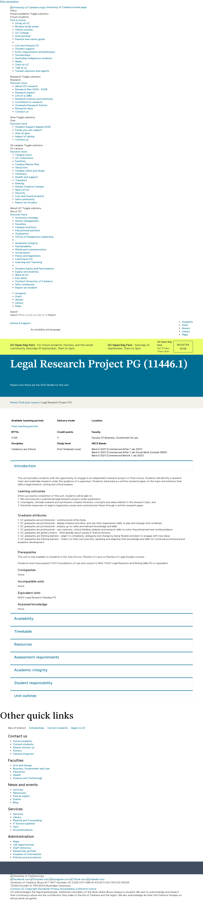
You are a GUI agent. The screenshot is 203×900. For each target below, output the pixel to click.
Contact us (22, 111)
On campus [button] (16, 145)
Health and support (26, 177)
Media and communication (30, 249)
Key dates (21, 278)
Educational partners (27, 230)
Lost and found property (29, 196)
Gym (16, 826)
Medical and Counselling (27, 820)
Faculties (20, 224)
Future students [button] (19, 13)
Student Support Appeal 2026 (33, 126)
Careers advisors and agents (32, 70)
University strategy (26, 217)
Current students (57, 727)
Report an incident (26, 202)
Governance (22, 252)
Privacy (55, 888)
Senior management (27, 220)
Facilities (20, 161)
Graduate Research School (31, 105)
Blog (15, 802)
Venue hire (21, 167)
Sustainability (23, 246)
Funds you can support (28, 130)
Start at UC (22, 64)
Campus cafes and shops (30, 170)
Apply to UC (78, 727)
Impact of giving (24, 136)
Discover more (18, 83)
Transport (21, 180)
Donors (17, 750)
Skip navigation (9, 1)
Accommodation (23, 829)
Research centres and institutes (34, 98)
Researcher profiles (24, 851)
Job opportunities (23, 844)
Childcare (21, 173)
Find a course (18, 20)
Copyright (31, 888)
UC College (22, 32)
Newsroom (19, 792)
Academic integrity (26, 243)
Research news (24, 108)
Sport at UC (22, 189)
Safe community (25, 199)
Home (13, 402)
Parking (19, 183)
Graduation (22, 233)
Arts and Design (22, 765)
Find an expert (21, 796)
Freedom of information (27, 854)
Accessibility (67, 888)
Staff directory (22, 847)
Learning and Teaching (28, 262)
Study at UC (22, 23)
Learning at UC (24, 259)
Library (19, 302)
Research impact (25, 92)
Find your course (29, 402)
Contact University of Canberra (34, 281)
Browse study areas (27, 26)
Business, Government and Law (31, 768)
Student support (25, 48)
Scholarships (22, 55)
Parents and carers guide (30, 39)
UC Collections (24, 157)
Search (14, 314)
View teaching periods (24, 426)
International (22, 35)
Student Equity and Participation (34, 268)
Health (17, 774)
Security (20, 192)
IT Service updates (24, 823)
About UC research (26, 86)
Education (19, 771)
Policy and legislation (27, 255)
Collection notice (86, 888)
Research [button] (15, 76)
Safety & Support (20, 323)
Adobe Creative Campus (29, 186)
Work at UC (22, 274)
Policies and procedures (27, 857)
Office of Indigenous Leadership (34, 236)
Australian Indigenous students (33, 58)
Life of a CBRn (23, 95)
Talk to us (21, 67)
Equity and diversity (27, 271)
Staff (18, 296)
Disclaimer (44, 888)
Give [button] (13, 117)
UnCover (18, 789)
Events (17, 799)
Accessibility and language (45, 329)
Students (20, 293)
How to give (22, 133)
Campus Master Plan (27, 164)
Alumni (19, 299)
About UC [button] (16, 208)
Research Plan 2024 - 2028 (31, 89)
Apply (18, 61)
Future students (22, 741)
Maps (18, 306)
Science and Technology (27, 778)
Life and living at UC (27, 45)
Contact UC (17, 888)
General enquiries (23, 753)
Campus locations (25, 227)
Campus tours (23, 154)
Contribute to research (29, 102)
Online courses (24, 29)
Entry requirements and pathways (35, 51)
